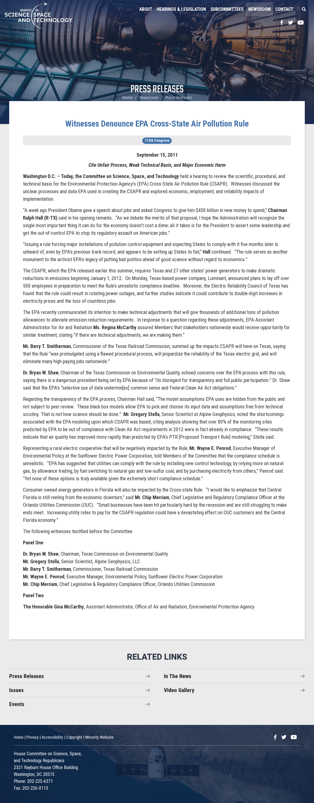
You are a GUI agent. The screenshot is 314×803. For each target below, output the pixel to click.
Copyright (74, 737)
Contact (284, 9)
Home (127, 97)
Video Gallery (179, 690)
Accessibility (52, 737)
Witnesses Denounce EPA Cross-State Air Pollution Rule (157, 124)
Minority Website (99, 737)
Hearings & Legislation (181, 9)
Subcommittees (227, 9)
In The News (177, 676)
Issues (16, 690)
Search (303, 9)
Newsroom (259, 9)
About (145, 9)
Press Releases (157, 90)
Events (16, 704)
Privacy (32, 737)
